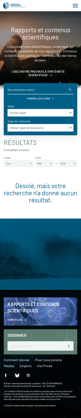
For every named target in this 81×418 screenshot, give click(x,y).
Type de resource (19, 121)
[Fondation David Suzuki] (14, 5)
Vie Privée (44, 366)
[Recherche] (70, 89)
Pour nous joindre (48, 360)
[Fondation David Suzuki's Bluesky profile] (17, 375)
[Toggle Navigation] (75, 5)
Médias (9, 366)
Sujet (11, 106)
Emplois (26, 366)
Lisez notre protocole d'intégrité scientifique (38, 73)
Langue (7, 157)
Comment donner (17, 360)
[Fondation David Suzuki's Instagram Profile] (28, 375)
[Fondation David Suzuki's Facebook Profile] (5, 375)
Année (38, 157)
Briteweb (51, 405)
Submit (68, 346)
